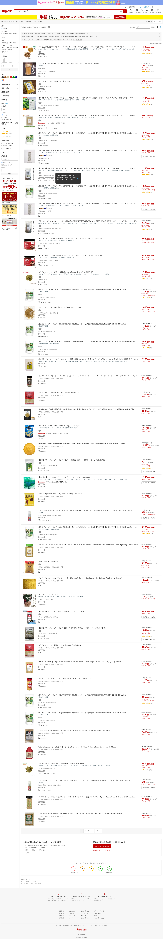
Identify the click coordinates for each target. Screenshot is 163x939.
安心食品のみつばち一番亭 (47, 181)
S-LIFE (42, 622)
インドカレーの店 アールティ (47, 773)
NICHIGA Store (44, 145)
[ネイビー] (16, 77)
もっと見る (26, 853)
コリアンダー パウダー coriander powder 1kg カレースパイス (59, 426)
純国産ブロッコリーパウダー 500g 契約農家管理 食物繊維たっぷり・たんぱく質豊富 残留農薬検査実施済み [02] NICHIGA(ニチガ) (82, 695)
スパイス (33, 882)
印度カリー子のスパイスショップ (48, 128)
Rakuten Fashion (44, 163)
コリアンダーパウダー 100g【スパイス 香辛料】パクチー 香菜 (59, 307)
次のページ (98, 831)
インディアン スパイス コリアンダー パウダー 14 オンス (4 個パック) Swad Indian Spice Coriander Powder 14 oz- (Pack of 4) (80, 578)
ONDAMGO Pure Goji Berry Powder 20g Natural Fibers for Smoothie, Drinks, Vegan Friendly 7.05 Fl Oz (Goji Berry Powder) (79, 662)
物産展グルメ (43, 318)
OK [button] (78, 178)
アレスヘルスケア (44, 110)
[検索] (125, 11)
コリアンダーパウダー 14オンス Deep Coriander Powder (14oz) (60, 645)
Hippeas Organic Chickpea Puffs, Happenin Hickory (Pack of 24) (60, 494)
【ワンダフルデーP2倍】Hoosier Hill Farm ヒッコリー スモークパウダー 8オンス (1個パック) (70, 239)
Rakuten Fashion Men (46, 216)
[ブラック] (3, 77)
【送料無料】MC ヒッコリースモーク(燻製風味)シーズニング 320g (61, 611)
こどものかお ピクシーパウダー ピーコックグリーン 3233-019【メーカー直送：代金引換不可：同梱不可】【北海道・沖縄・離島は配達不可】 (86, 510)
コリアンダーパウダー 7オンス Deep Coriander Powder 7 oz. (59, 392)
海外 (7, 103)
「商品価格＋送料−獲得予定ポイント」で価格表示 (33, 27)
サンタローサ (43, 56)
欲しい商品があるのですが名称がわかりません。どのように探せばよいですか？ (45, 845)
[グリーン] (13, 77)
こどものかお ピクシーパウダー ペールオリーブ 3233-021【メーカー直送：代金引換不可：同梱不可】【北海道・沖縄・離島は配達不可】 (85, 780)
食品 (22, 882)
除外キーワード (5, 167)
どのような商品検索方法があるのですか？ (35, 847)
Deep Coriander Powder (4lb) (48, 561)
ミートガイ (43, 76)
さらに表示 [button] (5, 52)
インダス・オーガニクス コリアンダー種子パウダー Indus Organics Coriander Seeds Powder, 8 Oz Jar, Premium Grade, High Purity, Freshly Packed (88, 545)
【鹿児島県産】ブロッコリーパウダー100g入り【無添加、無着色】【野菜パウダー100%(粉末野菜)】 (72, 628)
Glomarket (42, 383)
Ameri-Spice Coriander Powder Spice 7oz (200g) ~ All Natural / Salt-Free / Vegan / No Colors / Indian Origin (74, 730)
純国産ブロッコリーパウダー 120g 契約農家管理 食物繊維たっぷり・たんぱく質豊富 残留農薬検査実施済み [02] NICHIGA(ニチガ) (82, 289)
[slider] (1, 63)
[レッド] (11, 77)
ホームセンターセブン (46, 520)
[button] (156, 7)
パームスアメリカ (44, 248)
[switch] (16, 123)
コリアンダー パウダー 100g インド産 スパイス (54, 81)
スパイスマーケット (45, 92)
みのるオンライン (44, 470)
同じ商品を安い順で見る (149, 156)
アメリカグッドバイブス (46, 265)
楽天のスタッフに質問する (102, 846)
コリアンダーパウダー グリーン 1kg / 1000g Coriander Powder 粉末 (61, 763)
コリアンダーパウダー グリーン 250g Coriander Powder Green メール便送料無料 (65, 272)
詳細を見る (79, 40)
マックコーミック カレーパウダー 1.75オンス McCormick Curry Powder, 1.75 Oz (65, 678)
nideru (41, 438)
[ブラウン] (5, 77)
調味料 (27, 882)
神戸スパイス (43, 284)
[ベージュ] (8, 77)
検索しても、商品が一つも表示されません (35, 850)
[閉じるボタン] (159, 33)
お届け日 (4, 112)
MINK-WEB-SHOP (45, 604)
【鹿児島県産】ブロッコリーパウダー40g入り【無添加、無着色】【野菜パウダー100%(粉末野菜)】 (72, 460)
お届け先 (4, 106)
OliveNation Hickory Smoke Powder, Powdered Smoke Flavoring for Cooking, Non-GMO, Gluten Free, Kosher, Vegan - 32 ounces (81, 443)
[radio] (2, 28)
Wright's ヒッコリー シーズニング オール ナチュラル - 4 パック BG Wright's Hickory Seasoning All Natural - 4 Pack (77, 747)
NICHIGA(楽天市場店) (45, 198)
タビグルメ (43, 366)
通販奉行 (42, 487)
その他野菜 (38, 883)
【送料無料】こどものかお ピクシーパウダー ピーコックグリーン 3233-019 (64, 477)
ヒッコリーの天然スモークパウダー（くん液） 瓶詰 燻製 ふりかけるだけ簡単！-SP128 (68, 63)
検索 (10, 69)
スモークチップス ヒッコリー (49, 595)
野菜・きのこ (29, 883)
